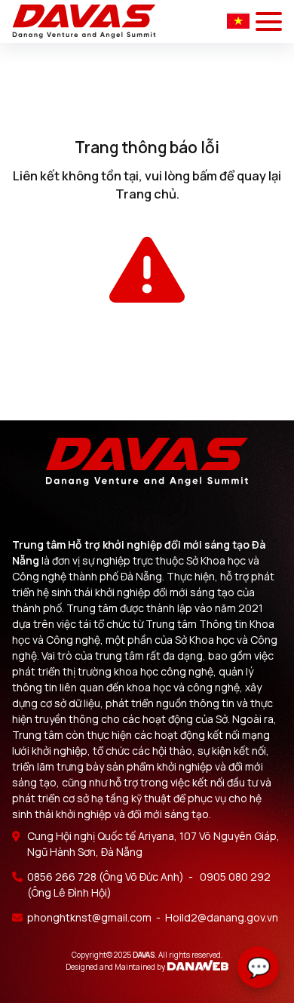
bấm (204, 176)
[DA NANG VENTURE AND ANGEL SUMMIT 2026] (84, 21)
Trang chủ (145, 194)
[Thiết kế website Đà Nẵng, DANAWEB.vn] (197, 966)
